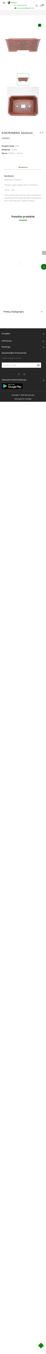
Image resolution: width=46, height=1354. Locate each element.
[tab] (23, 167)
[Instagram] (26, 374)
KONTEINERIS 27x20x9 (43, 134)
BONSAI (11, 153)
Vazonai (14, 150)
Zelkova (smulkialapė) (40, 134)
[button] (39, 25)
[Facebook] (20, 374)
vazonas (20, 153)
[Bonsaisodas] (12, 2)
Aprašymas (23, 167)
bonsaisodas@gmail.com (25, 8)
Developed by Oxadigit (23, 399)
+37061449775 (21, 5)
